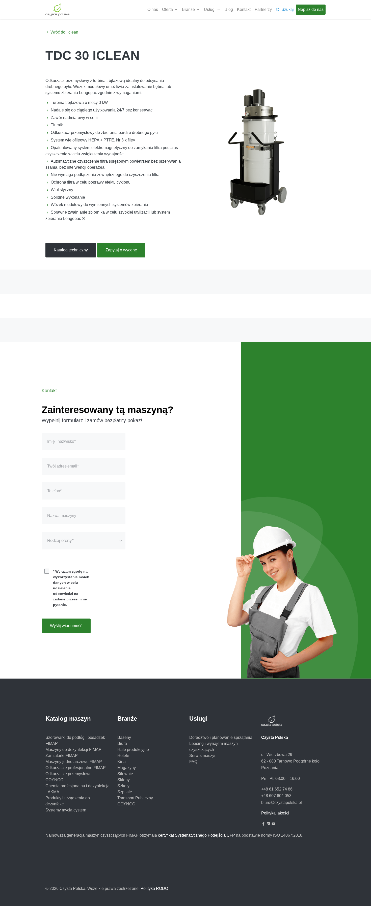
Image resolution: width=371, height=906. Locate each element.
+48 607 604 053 (276, 796)
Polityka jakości (275, 813)
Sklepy (123, 780)
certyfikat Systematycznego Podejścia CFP (196, 835)
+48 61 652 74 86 (277, 789)
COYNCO (126, 804)
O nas (152, 9)
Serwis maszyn (203, 755)
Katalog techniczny (71, 250)
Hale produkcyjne (133, 749)
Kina (121, 761)
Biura (122, 743)
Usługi (210, 9)
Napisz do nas (311, 9)
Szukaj (287, 9)
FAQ (193, 761)
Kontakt (244, 9)
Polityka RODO (154, 888)
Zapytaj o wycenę (121, 250)
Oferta (167, 9)
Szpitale (124, 792)
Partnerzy (263, 9)
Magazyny (126, 768)
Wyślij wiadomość (66, 626)
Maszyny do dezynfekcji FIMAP (73, 749)
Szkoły (123, 786)
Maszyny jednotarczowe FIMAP (73, 761)
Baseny (124, 737)
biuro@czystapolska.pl (281, 802)
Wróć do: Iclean (63, 32)
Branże (188, 9)
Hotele (123, 755)
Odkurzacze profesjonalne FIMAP (75, 768)
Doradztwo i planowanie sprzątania (220, 737)
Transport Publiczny (135, 798)
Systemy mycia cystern (65, 810)
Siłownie (125, 774)
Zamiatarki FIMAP (61, 755)
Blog (229, 9)
